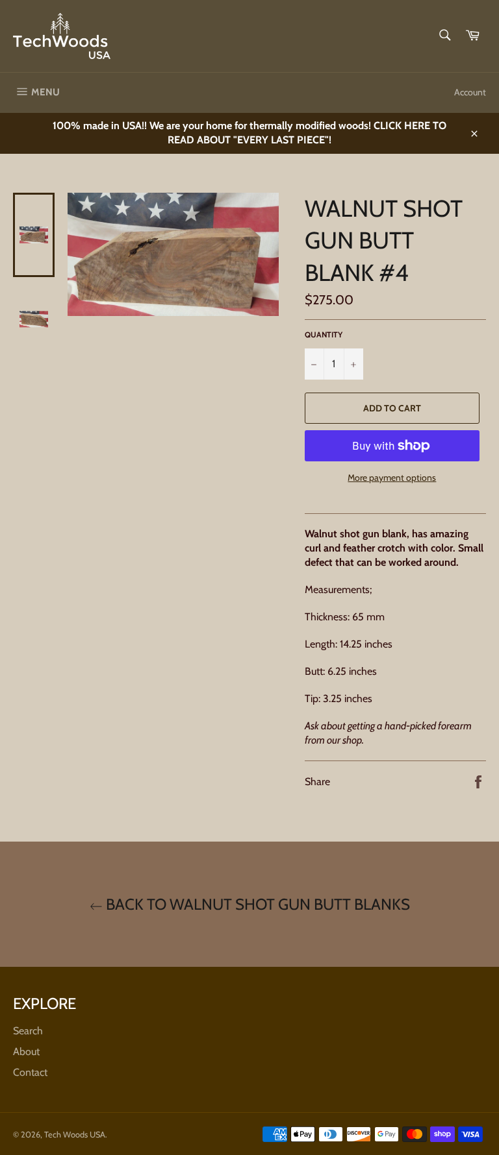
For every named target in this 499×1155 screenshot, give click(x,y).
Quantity (323, 334)
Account (470, 92)
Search (28, 1031)
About (26, 1051)
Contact (30, 1072)
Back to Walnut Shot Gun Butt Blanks (256, 904)
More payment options (392, 477)
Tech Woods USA (74, 1134)
